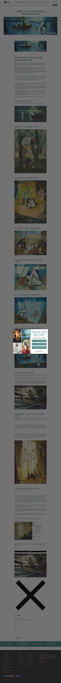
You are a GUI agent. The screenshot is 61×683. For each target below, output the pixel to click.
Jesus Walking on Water (39, 344)
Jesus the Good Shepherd (39, 341)
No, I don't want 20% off (39, 351)
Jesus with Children (39, 347)
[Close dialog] (14, 330)
